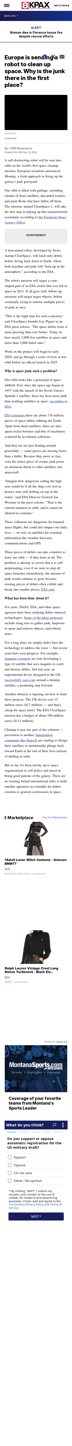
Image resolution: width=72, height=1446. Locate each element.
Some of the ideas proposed (43, 617)
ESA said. (48, 589)
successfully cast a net (20, 679)
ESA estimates (15, 415)
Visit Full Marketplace (54, 817)
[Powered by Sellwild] (61, 1041)
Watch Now (61, 5)
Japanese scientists (18, 658)
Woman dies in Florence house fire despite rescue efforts (36, 34)
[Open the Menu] (6, 5)
